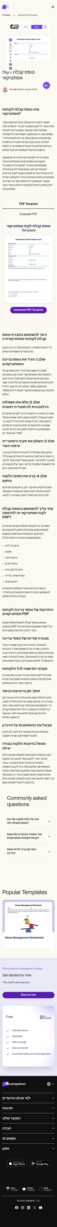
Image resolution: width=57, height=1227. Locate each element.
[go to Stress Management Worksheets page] (28, 916)
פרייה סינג (17, 89)
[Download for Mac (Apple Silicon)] (17, 1163)
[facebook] (16, 1207)
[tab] (28, 204)
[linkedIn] (28, 1207)
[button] (52, 7)
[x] (34, 1207)
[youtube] (40, 1207)
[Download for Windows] (40, 1163)
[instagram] (22, 1207)
